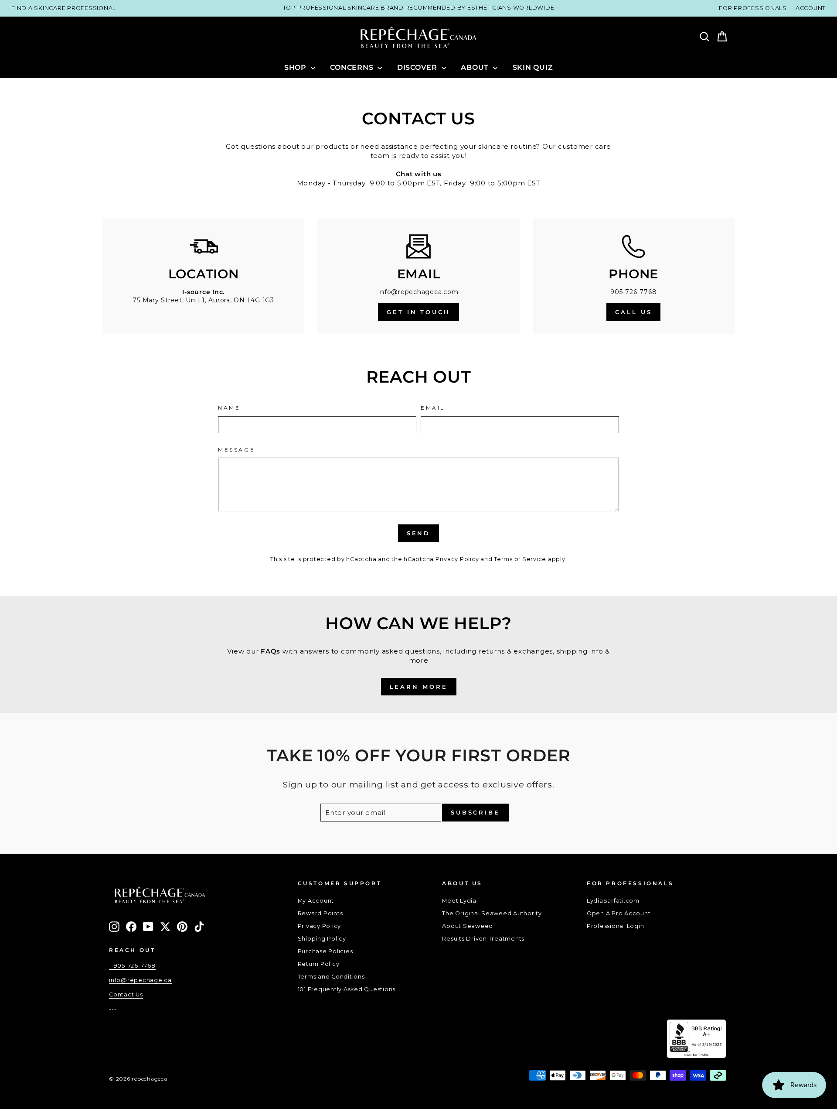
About (476, 67)
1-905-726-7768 (132, 965)
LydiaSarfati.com (613, 900)
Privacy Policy (457, 559)
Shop (296, 67)
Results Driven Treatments (483, 938)
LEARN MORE (419, 686)
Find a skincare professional (63, 8)
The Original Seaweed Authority (492, 913)
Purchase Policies (325, 951)
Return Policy (319, 964)
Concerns (352, 67)
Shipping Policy (322, 938)
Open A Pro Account (619, 913)
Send (419, 533)
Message (236, 449)
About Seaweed (467, 926)
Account (811, 8)
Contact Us (126, 994)
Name (229, 407)
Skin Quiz (533, 67)
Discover (418, 67)
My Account (316, 900)
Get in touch (418, 311)
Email (433, 407)
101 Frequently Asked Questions (347, 989)
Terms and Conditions (331, 976)
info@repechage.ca (140, 980)
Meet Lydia (459, 900)
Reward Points (320, 913)
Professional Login (615, 926)
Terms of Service (520, 559)
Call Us (633, 311)
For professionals (753, 8)
